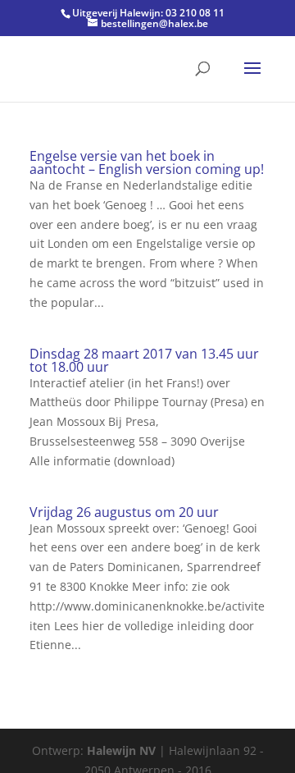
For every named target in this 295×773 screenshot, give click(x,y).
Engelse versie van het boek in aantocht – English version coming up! (147, 162)
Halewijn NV (121, 750)
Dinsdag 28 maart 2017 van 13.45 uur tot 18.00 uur (144, 360)
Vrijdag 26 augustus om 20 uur (124, 512)
